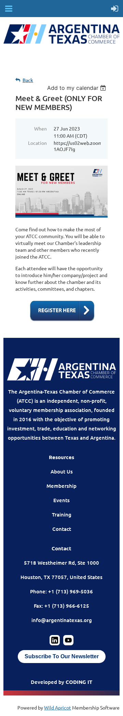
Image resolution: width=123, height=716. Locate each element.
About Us (62, 471)
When (40, 128)
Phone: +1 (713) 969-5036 (61, 591)
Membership (61, 485)
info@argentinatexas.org (61, 620)
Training (61, 514)
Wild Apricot (57, 707)
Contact (61, 528)
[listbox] (77, 88)
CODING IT (79, 681)
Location (37, 143)
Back (28, 80)
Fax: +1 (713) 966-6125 (61, 605)
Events (61, 500)
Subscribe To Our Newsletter (62, 656)
